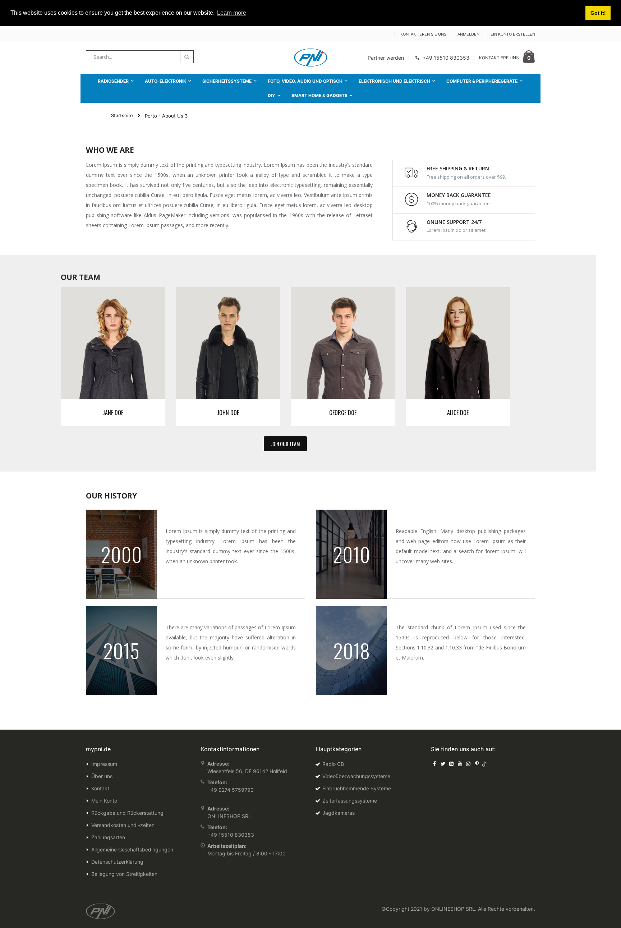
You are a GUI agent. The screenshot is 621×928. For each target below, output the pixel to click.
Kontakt (100, 788)
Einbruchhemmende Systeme (356, 788)
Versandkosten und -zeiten (123, 825)
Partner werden (386, 58)
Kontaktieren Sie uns (423, 34)
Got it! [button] (598, 13)
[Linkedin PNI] (451, 764)
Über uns (101, 776)
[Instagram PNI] (468, 764)
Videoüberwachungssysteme (356, 776)
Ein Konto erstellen (513, 34)
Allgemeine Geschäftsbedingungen (132, 849)
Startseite (122, 115)
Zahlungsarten (108, 837)
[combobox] (140, 56)
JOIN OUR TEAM (285, 443)
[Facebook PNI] (434, 764)
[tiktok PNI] (484, 764)
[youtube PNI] (460, 764)
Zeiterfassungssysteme (349, 801)
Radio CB (333, 764)
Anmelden (468, 34)
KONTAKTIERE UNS (499, 57)
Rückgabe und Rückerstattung (127, 813)
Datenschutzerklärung (117, 862)
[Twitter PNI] (443, 764)
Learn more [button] (231, 13)
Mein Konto (104, 801)
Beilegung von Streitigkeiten (124, 874)
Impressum (104, 764)
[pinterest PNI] (476, 764)
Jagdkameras (338, 813)
